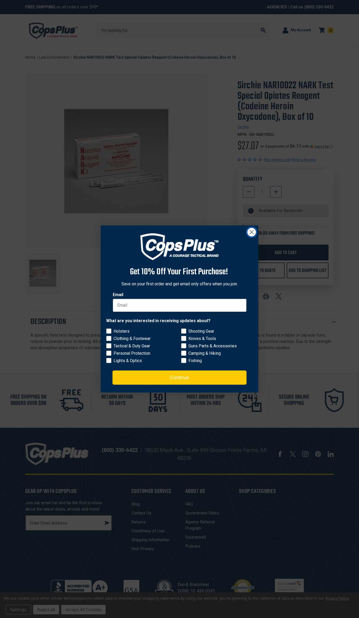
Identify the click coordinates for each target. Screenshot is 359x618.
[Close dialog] (251, 232)
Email (118, 294)
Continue (179, 377)
